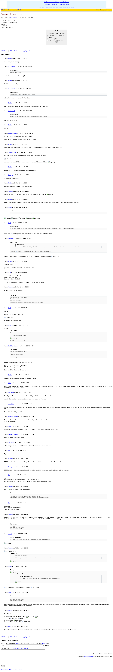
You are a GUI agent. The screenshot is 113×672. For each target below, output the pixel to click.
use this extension (88, 656)
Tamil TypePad (24, 648)
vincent (10, 610)
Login (105, 10)
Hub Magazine (47, 4)
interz (9, 383)
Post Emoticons (16, 648)
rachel (10, 207)
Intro (40, 7)
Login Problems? (59, 7)
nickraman (11, 392)
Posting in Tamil (51, 7)
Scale (9, 223)
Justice (10, 58)
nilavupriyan (11, 238)
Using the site (45, 7)
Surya (9, 626)
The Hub (4, 10)
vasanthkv (11, 404)
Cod (9, 272)
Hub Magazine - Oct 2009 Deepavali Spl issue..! (56, 2)
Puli (9, 450)
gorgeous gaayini (13, 416)
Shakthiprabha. (12, 133)
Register (44, 643)
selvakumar (11, 442)
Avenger (10, 175)
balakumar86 (13, 17)
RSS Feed (11, 51)
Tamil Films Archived (14, 10)
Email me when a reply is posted (22, 51)
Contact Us (65, 7)
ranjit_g (10, 426)
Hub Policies (71, 7)
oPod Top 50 (55, 4)
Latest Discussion (64, 4)
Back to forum (11, 670)
